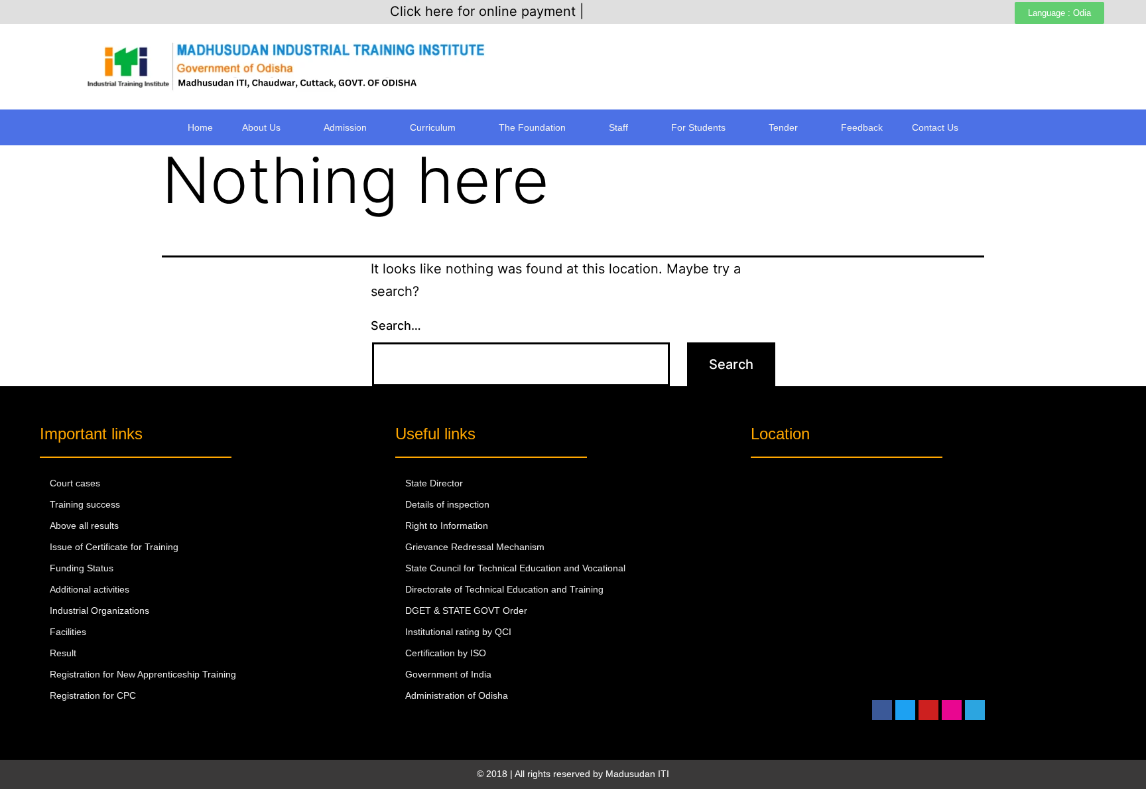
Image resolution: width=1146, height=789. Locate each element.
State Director (434, 483)
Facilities (68, 631)
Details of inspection (447, 504)
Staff (618, 127)
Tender (783, 127)
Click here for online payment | (487, 11)
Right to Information (446, 525)
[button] (268, 127)
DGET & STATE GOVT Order (466, 610)
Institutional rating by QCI (458, 631)
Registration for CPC (93, 695)
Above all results (84, 525)
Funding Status (81, 568)
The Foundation (532, 127)
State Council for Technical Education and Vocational (515, 568)
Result (63, 653)
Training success (85, 504)
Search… (396, 325)
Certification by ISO (445, 653)
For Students (698, 127)
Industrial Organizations (99, 610)
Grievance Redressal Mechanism (474, 546)
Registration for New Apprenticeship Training (143, 674)
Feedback (862, 127)
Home (200, 127)
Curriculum (433, 127)
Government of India (448, 674)
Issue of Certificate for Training (114, 546)
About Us (261, 127)
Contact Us (935, 127)
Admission (345, 127)
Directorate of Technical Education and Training (504, 589)
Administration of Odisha (456, 695)
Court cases (75, 483)
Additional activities (89, 589)
